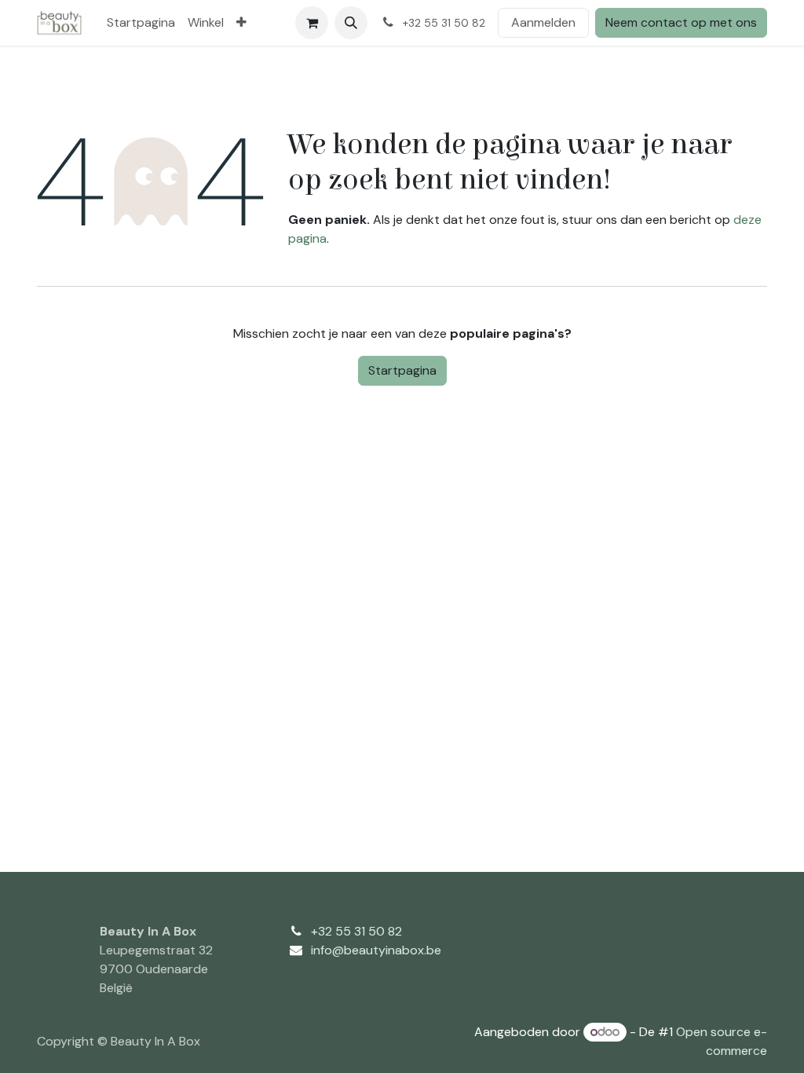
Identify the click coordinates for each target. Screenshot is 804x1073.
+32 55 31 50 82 (356, 931)
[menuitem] (140, 22)
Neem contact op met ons (681, 22)
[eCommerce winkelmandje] (311, 22)
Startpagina (402, 370)
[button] (350, 22)
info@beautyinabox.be (376, 950)
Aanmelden (543, 22)
